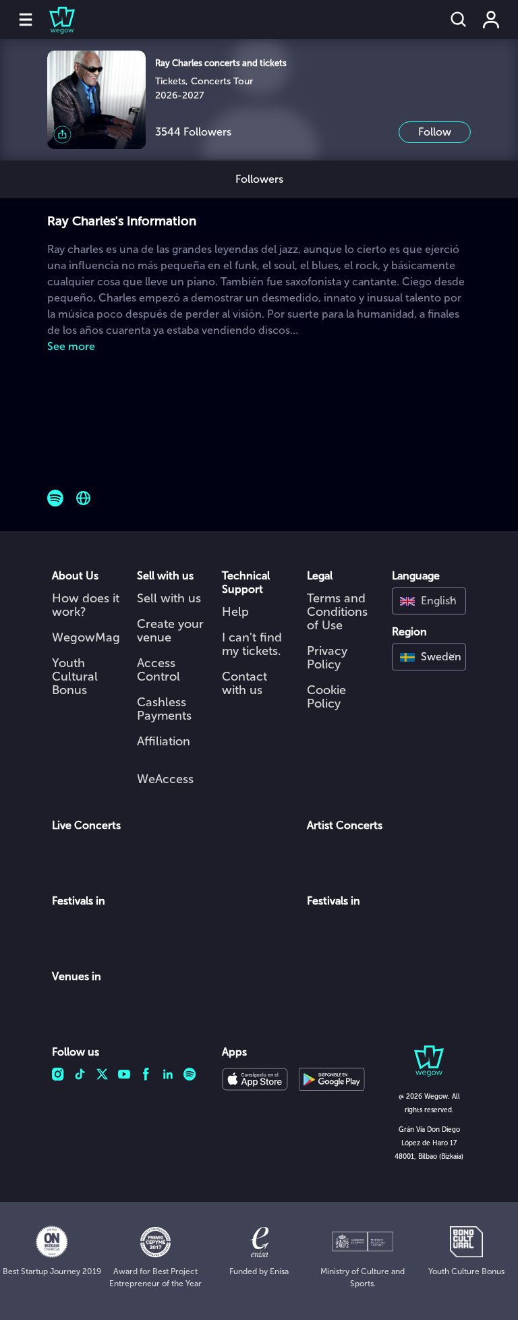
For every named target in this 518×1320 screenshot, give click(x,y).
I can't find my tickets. (252, 644)
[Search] (459, 19)
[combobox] (429, 601)
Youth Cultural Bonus (75, 676)
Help (235, 612)
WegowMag (86, 637)
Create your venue (170, 630)
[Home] (54, 19)
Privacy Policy (327, 657)
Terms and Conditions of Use (337, 612)
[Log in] (491, 19)
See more (71, 346)
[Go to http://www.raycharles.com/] (83, 498)
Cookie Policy (326, 696)
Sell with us (169, 598)
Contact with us (244, 683)
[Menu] (25, 19)
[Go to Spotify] (55, 498)
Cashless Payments (164, 708)
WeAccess (165, 779)
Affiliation (163, 741)
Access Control (158, 669)
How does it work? (85, 605)
